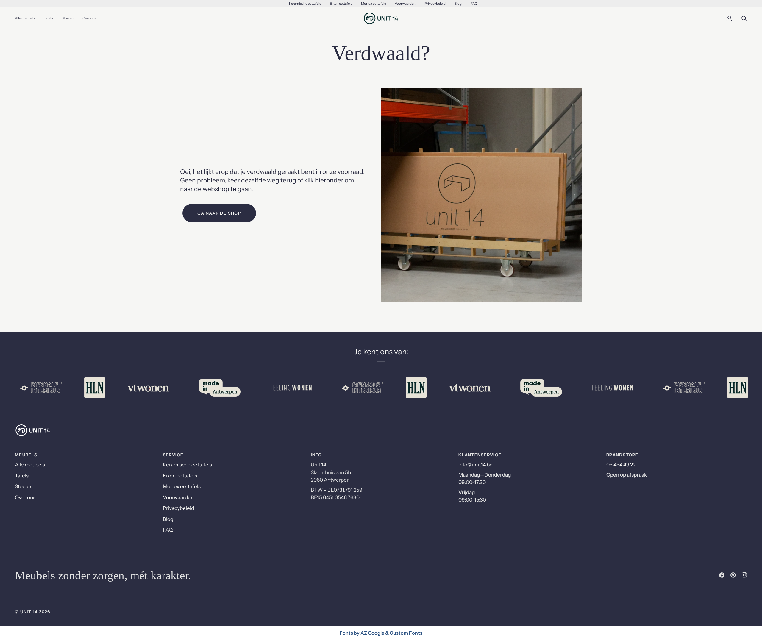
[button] (48, 18)
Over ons (25, 497)
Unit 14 (29, 611)
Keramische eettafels (187, 465)
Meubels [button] (26, 455)
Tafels (22, 476)
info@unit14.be (475, 465)
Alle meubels (30, 465)
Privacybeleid (178, 508)
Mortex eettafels (182, 486)
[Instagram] (744, 575)
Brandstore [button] (622, 455)
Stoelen (24, 486)
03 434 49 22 (620, 465)
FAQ (168, 530)
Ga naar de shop (219, 213)
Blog (168, 519)
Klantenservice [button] (480, 455)
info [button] (316, 455)
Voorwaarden (178, 497)
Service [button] (173, 455)
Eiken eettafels (180, 476)
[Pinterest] (733, 575)
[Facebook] (721, 575)
